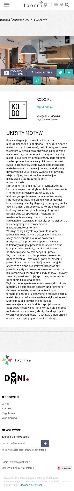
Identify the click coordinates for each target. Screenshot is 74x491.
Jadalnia (17, 19)
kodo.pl (44, 99)
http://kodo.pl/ (45, 106)
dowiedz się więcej (31, 485)
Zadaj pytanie (41, 73)
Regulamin (8, 413)
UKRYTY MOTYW (35, 19)
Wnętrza (5, 19)
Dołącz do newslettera (15, 436)
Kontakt (6, 408)
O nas (5, 403)
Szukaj (67, 5)
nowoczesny (50, 119)
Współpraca (9, 417)
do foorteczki (14, 73)
